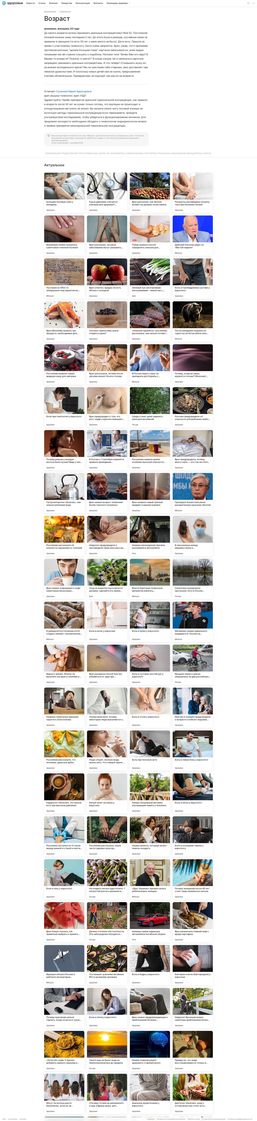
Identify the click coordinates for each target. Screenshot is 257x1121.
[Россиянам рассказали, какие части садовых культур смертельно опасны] (107, 836)
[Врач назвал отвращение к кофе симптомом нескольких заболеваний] (64, 579)
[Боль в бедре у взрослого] (150, 965)
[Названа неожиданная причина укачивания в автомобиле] (150, 536)
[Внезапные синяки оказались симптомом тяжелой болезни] (64, 236)
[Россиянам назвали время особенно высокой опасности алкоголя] (150, 450)
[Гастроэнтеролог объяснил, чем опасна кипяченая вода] (64, 493)
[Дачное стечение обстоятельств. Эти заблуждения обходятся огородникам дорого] (107, 922)
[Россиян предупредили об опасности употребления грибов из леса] (193, 407)
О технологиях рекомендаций (213, 1119)
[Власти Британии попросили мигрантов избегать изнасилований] (150, 579)
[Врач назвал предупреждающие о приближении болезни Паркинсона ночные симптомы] (150, 1008)
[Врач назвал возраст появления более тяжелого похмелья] (107, 493)
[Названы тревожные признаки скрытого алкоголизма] (64, 708)
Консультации (50, 11)
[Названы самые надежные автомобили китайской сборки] (150, 922)
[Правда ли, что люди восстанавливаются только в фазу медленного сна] (193, 1051)
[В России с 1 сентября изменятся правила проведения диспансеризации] (107, 450)
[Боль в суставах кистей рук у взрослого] (150, 665)
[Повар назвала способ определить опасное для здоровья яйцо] (150, 236)
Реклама (22, 1119)
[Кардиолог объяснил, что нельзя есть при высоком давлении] (64, 793)
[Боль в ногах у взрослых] (107, 622)
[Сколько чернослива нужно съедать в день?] (107, 321)
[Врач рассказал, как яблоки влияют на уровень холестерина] (150, 193)
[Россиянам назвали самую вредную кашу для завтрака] (64, 364)
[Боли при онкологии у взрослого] (64, 407)
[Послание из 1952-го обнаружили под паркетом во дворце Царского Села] (64, 278)
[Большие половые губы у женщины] (64, 193)
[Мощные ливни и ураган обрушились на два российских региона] (193, 665)
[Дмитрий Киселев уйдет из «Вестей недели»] (193, 236)
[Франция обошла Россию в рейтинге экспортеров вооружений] (64, 965)
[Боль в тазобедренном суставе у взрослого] (193, 278)
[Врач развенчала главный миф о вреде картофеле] (193, 922)
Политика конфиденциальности (240, 1119)
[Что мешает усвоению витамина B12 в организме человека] (107, 965)
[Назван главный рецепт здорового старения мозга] (150, 1051)
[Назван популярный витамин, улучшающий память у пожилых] (150, 793)
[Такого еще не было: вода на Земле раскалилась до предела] (107, 1051)
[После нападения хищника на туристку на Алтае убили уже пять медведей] (193, 321)
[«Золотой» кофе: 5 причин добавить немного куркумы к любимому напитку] (64, 1051)
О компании (12, 1119)
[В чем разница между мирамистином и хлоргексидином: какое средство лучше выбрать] (193, 536)
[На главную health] (14, 3)
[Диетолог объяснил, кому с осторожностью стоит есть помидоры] (193, 1094)
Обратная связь (194, 1119)
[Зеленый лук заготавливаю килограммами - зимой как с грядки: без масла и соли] (150, 278)
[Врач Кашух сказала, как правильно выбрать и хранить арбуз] (64, 922)
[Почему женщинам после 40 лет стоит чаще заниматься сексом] (193, 879)
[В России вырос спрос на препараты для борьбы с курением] (150, 364)
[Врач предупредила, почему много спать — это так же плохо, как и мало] (193, 450)
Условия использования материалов (171, 1119)
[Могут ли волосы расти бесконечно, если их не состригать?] (64, 1094)
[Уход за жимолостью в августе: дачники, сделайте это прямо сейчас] (107, 579)
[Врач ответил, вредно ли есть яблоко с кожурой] (107, 278)
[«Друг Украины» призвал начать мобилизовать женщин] (150, 879)
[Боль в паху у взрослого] (64, 879)
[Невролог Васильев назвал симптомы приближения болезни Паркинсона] (193, 1008)
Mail (4, 1119)
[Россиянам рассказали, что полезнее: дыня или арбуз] (64, 750)
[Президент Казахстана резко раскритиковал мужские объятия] (193, 493)
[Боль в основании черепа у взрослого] (193, 836)
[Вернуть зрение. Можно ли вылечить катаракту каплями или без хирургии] (64, 665)
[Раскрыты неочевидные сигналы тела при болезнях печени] (193, 193)
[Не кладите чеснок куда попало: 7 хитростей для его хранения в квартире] (107, 879)
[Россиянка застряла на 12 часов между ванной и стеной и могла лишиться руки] (64, 836)
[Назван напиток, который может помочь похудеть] (150, 836)
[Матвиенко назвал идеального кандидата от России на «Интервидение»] (193, 622)
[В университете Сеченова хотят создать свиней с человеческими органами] (64, 622)
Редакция (151, 1119)
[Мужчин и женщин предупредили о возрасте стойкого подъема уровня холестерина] (193, 708)
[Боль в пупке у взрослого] (150, 622)
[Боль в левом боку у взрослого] (193, 750)
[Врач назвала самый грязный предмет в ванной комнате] (150, 493)
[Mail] (4, 3)
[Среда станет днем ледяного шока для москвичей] (150, 407)
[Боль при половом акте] (150, 750)
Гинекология (65, 11)
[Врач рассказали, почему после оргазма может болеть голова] (107, 364)
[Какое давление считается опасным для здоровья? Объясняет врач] (107, 193)
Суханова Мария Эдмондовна (73, 91)
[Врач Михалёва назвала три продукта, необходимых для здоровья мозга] (64, 321)
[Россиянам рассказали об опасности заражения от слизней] (64, 536)
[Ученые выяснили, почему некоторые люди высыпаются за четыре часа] (107, 708)
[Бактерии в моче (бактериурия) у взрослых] (193, 965)
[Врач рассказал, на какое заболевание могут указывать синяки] (107, 236)
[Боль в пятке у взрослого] (193, 793)
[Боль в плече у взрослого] (107, 1008)
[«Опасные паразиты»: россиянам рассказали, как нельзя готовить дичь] (150, 321)
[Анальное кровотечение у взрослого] (150, 1094)
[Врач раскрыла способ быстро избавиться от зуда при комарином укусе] (107, 665)
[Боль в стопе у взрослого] (150, 708)
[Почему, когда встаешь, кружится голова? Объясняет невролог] (193, 364)
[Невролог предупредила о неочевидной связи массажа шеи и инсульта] (107, 536)
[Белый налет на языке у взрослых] (107, 793)
